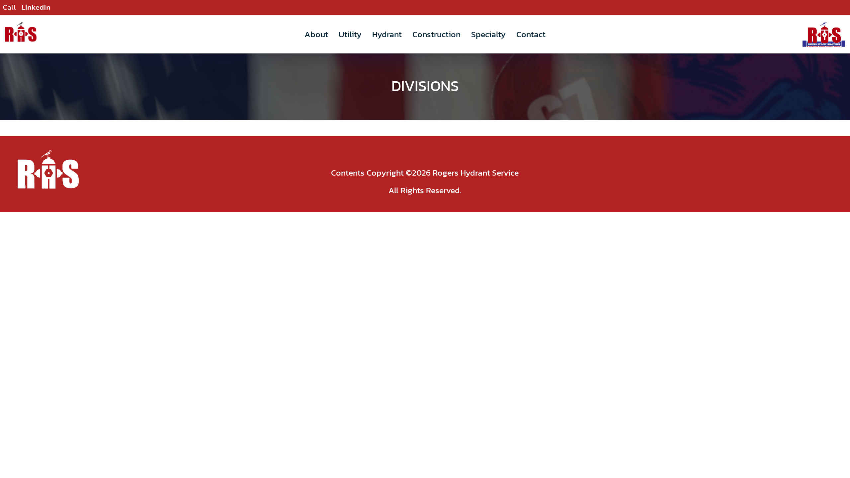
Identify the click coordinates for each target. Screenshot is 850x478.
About (316, 34)
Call (9, 7)
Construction (436, 34)
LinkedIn (35, 7)
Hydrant (387, 34)
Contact (531, 34)
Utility (350, 34)
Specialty (488, 34)
